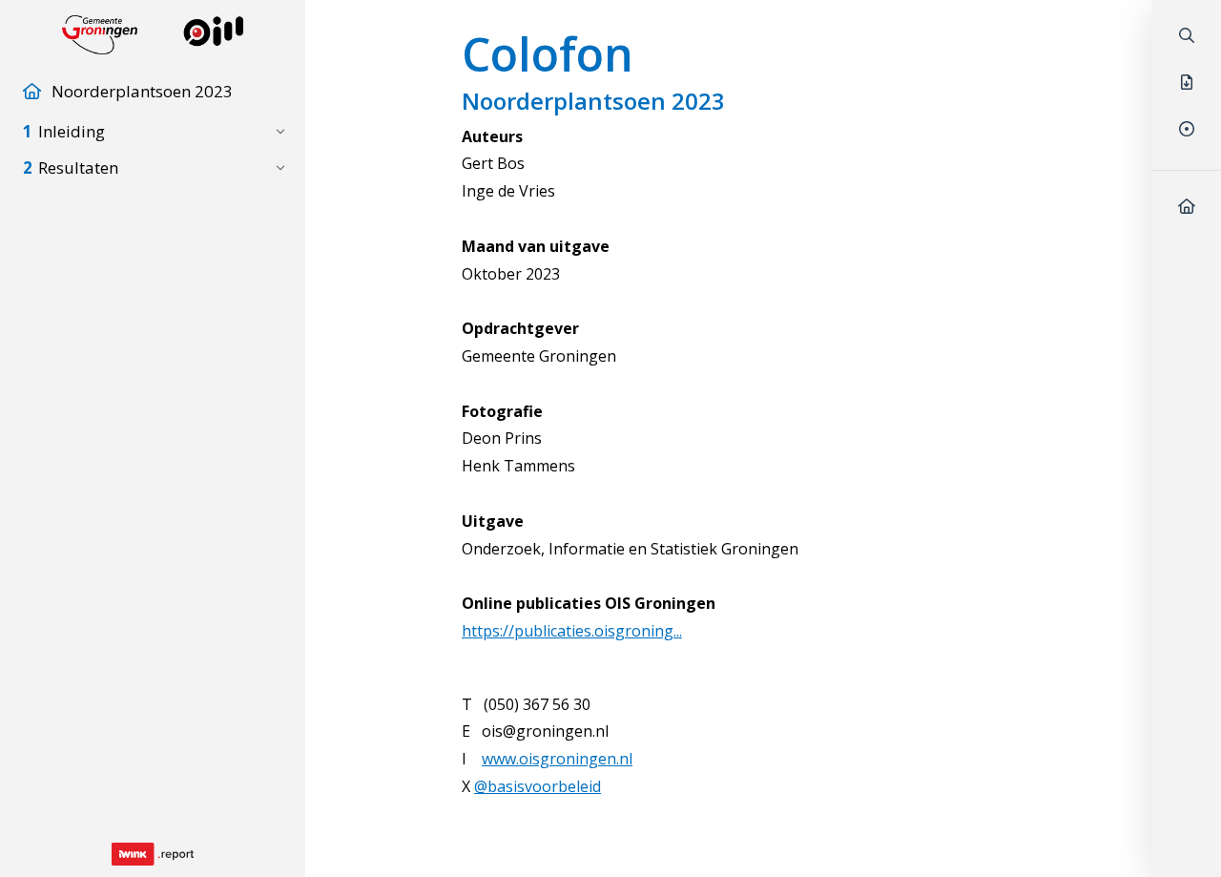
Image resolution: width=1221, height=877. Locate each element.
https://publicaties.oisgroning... (572, 630)
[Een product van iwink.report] (152, 854)
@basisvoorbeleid (537, 786)
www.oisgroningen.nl (557, 758)
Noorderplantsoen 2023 (142, 91)
